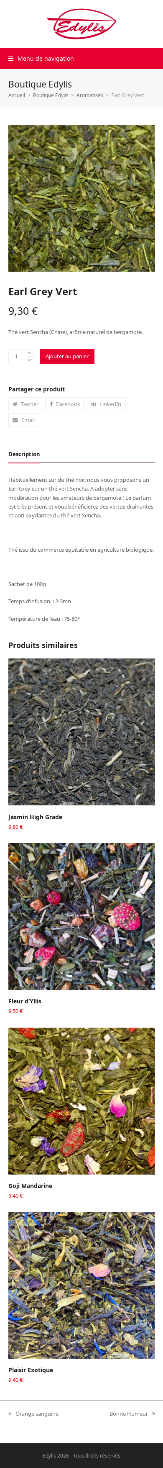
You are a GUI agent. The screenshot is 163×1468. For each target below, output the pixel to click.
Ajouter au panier (67, 356)
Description (24, 454)
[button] (41, 58)
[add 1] (29, 353)
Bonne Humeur (129, 1414)
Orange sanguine (33, 1414)
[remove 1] (29, 360)
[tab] (24, 454)
